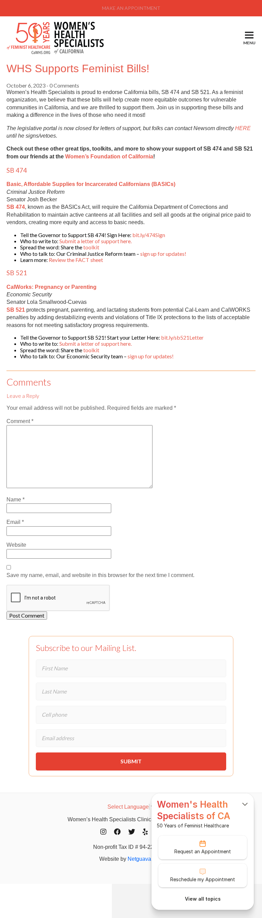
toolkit (91, 247)
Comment (19, 421)
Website (16, 545)
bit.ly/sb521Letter (182, 337)
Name (15, 499)
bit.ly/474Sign (148, 235)
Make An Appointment (131, 8)
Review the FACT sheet (76, 259)
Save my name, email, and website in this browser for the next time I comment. (100, 575)
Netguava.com (145, 859)
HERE (243, 128)
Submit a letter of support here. (95, 241)
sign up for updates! (163, 253)
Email (15, 522)
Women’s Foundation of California (109, 156)
